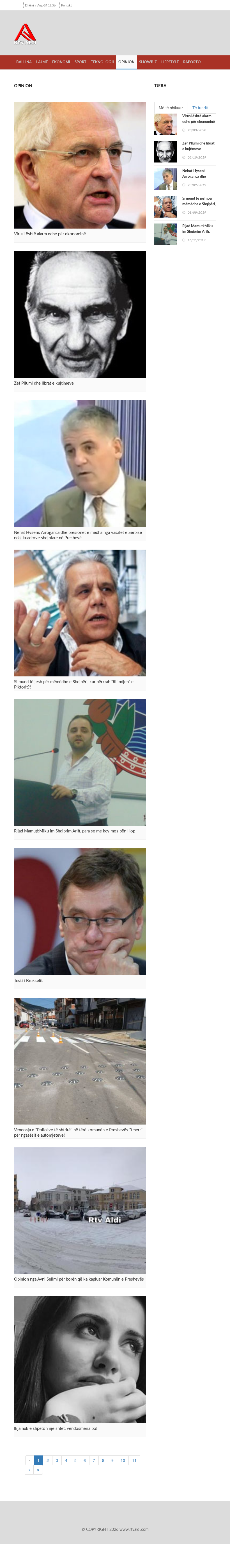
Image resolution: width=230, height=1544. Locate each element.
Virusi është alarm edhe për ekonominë (50, 234)
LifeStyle (170, 62)
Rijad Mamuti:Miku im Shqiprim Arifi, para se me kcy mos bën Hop (74, 831)
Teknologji (102, 62)
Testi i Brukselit (28, 981)
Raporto (192, 62)
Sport (80, 62)
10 (123, 1460)
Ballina (24, 62)
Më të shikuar (171, 107)
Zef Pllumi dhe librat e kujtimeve (44, 383)
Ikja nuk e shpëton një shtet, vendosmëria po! (55, 1428)
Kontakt (66, 5)
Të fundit (200, 107)
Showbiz (148, 62)
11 (134, 1460)
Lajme (42, 62)
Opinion (126, 62)
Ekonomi (61, 62)
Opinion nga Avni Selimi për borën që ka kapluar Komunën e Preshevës (79, 1279)
